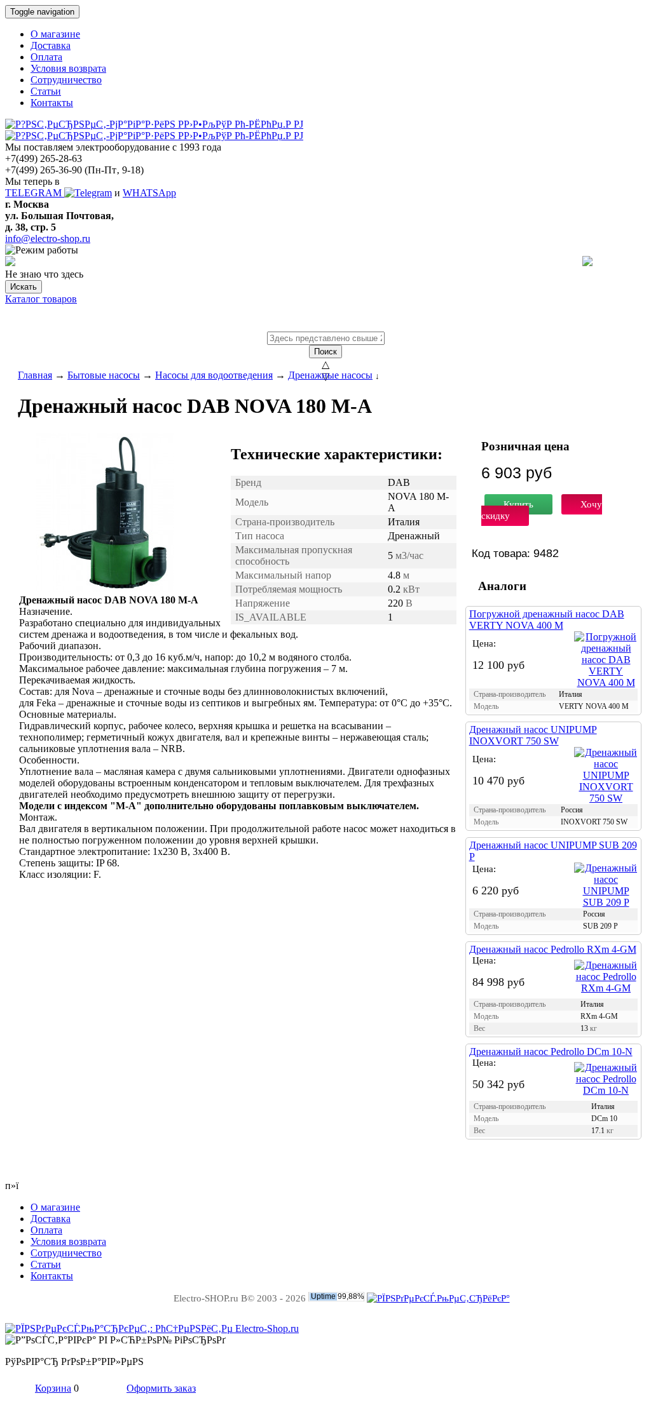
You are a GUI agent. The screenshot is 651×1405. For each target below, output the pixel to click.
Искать (23, 287)
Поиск (325, 351)
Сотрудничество (66, 79)
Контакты (52, 102)
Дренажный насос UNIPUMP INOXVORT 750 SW (533, 735)
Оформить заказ (161, 1388)
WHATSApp (149, 192)
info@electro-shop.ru (47, 238)
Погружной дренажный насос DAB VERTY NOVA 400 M (546, 619)
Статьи (46, 91)
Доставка (51, 45)
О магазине (55, 34)
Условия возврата (68, 68)
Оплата (46, 56)
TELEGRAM (34, 192)
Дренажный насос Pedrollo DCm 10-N (551, 1051)
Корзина (53, 1388)
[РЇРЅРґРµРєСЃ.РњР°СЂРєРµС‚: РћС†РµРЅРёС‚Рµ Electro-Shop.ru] (152, 1328)
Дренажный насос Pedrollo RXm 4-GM (552, 949)
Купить (518, 504)
